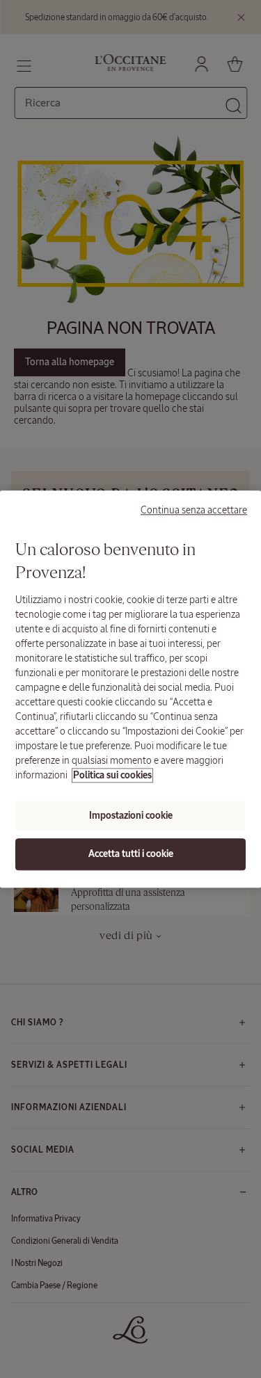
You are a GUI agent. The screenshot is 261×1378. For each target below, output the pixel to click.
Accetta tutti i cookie (130, 854)
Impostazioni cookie (131, 816)
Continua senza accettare (194, 509)
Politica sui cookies (112, 775)
